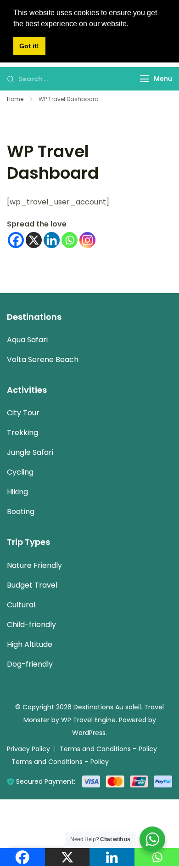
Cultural (21, 605)
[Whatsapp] (70, 240)
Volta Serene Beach (42, 359)
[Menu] (144, 78)
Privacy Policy (28, 748)
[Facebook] (16, 240)
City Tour (23, 413)
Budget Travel (32, 585)
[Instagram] (87, 240)
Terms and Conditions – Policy (108, 748)
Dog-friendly (30, 664)
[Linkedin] (52, 240)
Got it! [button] (29, 46)
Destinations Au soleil (107, 707)
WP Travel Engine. (89, 719)
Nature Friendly (34, 565)
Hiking (17, 492)
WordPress (89, 732)
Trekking (22, 432)
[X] (34, 240)
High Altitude (29, 644)
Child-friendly (31, 624)
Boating (20, 511)
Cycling (20, 472)
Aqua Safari (27, 339)
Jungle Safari (30, 452)
